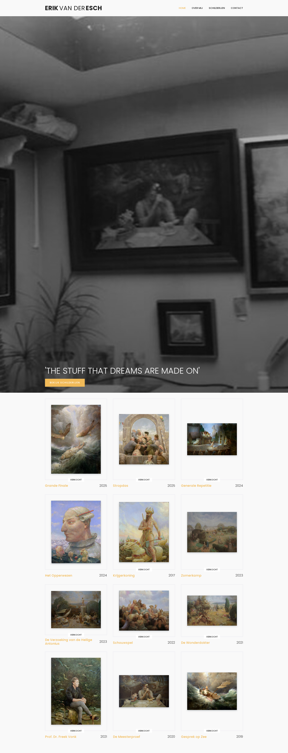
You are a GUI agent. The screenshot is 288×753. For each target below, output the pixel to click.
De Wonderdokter (195, 642)
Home (182, 8)
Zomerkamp (191, 575)
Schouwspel (123, 642)
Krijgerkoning (124, 575)
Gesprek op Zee (194, 737)
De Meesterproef (126, 737)
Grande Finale (56, 485)
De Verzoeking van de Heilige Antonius (68, 642)
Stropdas (120, 485)
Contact (237, 8)
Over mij (197, 8)
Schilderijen (217, 8)
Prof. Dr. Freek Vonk (60, 737)
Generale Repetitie (196, 485)
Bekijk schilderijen (65, 382)
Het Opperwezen (58, 575)
